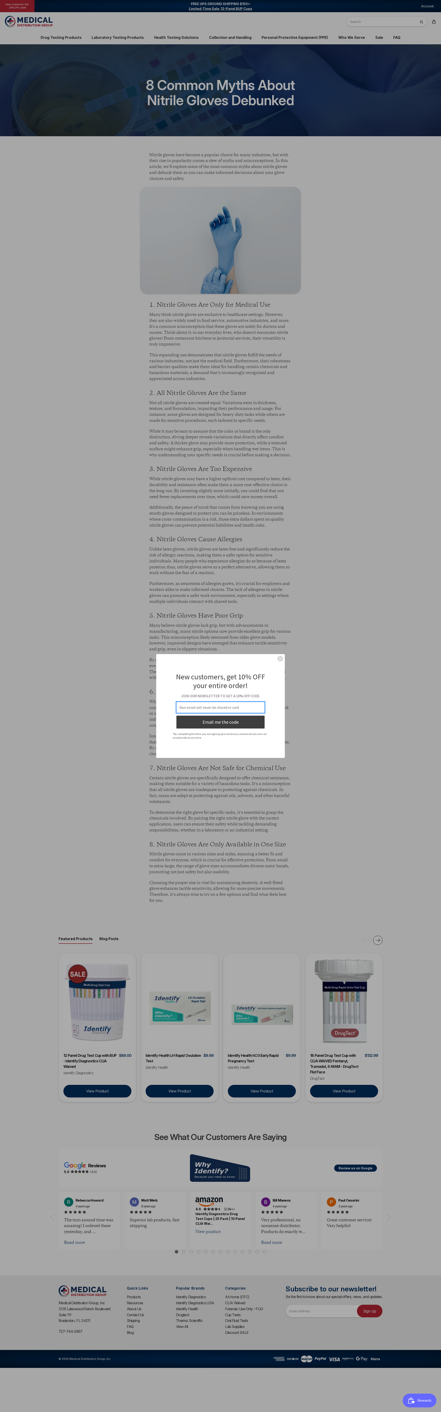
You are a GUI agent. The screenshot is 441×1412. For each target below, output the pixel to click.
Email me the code (221, 722)
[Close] (280, 658)
